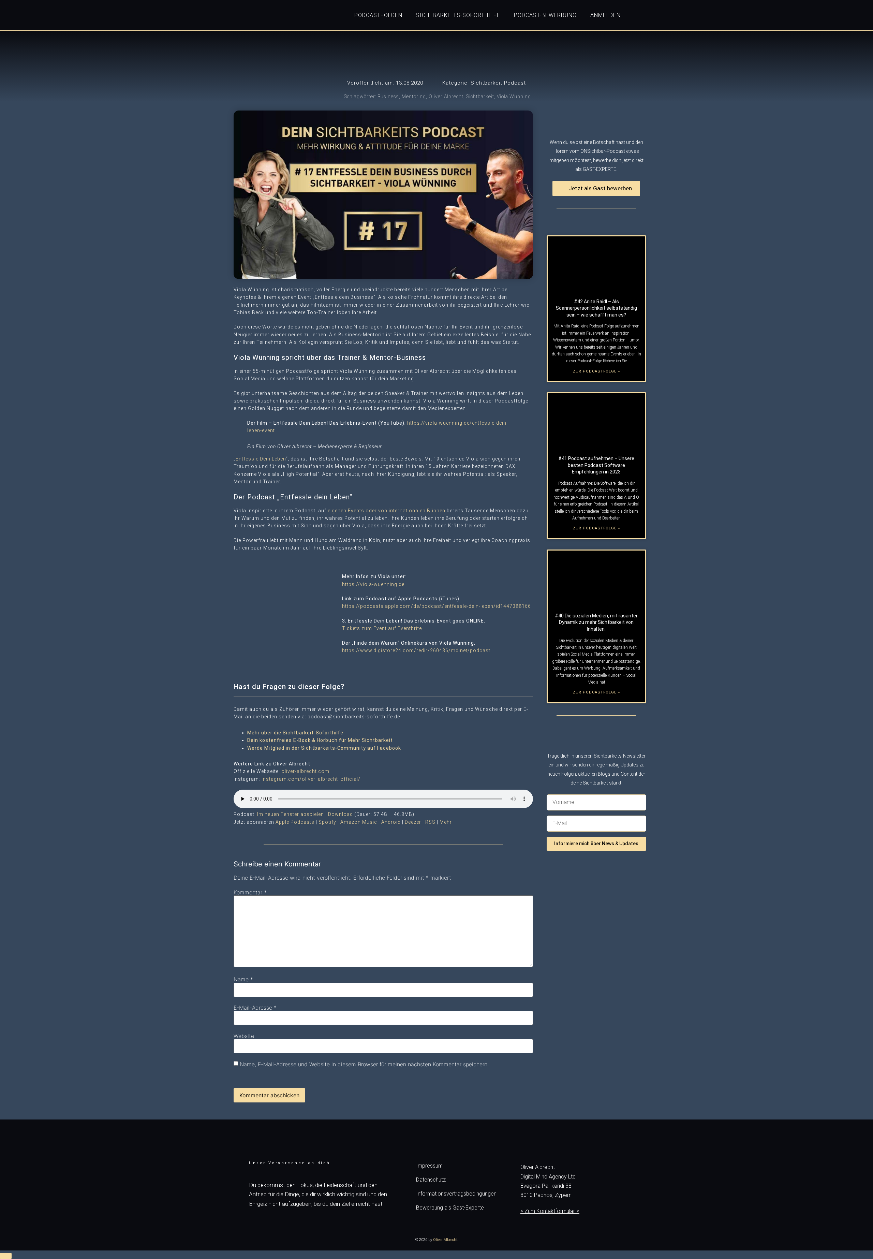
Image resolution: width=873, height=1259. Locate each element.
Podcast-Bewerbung (545, 15)
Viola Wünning (514, 96)
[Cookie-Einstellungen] (6, 1256)
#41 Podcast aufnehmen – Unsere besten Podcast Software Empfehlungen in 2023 (596, 465)
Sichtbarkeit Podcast (498, 83)
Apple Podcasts (295, 822)
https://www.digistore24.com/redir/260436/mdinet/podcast (416, 650)
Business (388, 96)
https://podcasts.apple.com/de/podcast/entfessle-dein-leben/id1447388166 (436, 606)
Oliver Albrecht (446, 96)
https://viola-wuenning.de (373, 584)
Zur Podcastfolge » (596, 371)
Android (391, 822)
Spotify (327, 822)
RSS (430, 822)
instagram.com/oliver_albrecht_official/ (311, 779)
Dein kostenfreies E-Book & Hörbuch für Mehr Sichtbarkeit (320, 740)
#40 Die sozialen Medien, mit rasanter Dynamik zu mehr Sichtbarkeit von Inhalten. (596, 622)
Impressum (429, 1165)
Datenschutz (431, 1179)
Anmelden (605, 15)
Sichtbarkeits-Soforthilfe (458, 15)
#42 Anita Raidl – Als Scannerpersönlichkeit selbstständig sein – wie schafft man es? (596, 308)
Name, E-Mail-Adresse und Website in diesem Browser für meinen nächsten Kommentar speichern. (364, 1064)
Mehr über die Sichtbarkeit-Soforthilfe (295, 732)
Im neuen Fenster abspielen (290, 814)
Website (244, 1036)
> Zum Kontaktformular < (549, 1211)
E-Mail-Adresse (255, 1007)
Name (243, 979)
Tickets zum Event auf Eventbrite (382, 628)
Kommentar (250, 892)
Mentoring (414, 96)
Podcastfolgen (378, 15)
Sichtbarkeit (480, 96)
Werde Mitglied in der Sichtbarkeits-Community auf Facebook (324, 748)
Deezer (413, 822)
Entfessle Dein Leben (261, 459)
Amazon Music (358, 822)
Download (340, 814)
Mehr (446, 822)
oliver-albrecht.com (305, 771)
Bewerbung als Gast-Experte (450, 1207)
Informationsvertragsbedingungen (456, 1193)
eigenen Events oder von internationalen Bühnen (386, 510)
